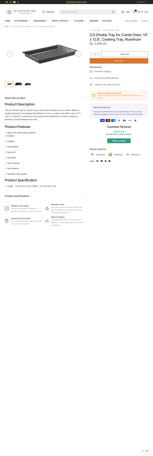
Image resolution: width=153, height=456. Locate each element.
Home (7, 26)
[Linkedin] (18, 2)
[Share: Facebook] (97, 161)
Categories (50, 12)
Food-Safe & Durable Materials (106, 78)
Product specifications (17, 196)
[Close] (146, 93)
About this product (15, 98)
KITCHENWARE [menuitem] (20, 21)
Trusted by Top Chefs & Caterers (107, 85)
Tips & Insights (131, 21)
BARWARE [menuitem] (94, 21)
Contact (144, 21)
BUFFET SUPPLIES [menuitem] (60, 21)
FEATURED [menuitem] (107, 21)
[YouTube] (14, 2)
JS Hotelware (95, 30)
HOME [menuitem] (7, 21)
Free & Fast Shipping (102, 71)
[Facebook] (7, 2)
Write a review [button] (119, 141)
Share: (92, 161)
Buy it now (119, 61)
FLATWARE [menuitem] (79, 21)
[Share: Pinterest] (105, 161)
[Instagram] (10, 2)
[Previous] (10, 54)
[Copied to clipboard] (109, 161)
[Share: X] (101, 161)
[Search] (113, 12)
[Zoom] (79, 33)
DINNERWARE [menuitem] (39, 21)
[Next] (78, 54)
